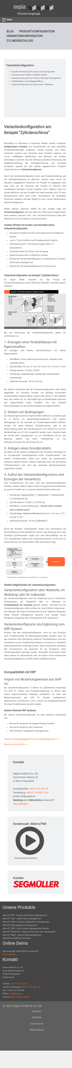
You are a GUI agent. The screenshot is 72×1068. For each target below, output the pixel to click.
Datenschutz (37, 1029)
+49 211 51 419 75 (38, 788)
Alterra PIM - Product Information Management (25, 915)
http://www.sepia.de (20, 997)
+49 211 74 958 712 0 (37, 792)
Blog (10, 31)
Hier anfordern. (21, 804)
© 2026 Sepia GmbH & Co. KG (22, 1006)
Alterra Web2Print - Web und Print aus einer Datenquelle (29, 932)
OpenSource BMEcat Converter (17, 938)
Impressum (36, 1023)
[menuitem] (29, 13)
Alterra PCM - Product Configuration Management (26, 922)
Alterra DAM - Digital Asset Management (22, 918)
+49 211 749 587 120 (30, 987)
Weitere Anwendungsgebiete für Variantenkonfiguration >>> (31, 739)
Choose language (28, 13)
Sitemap (37, 1017)
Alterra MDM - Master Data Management (22, 935)
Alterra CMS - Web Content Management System (26, 928)
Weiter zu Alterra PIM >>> (16, 744)
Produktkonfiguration (37, 31)
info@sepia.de (16, 993)
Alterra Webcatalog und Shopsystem (20, 925)
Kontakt (36, 1011)
